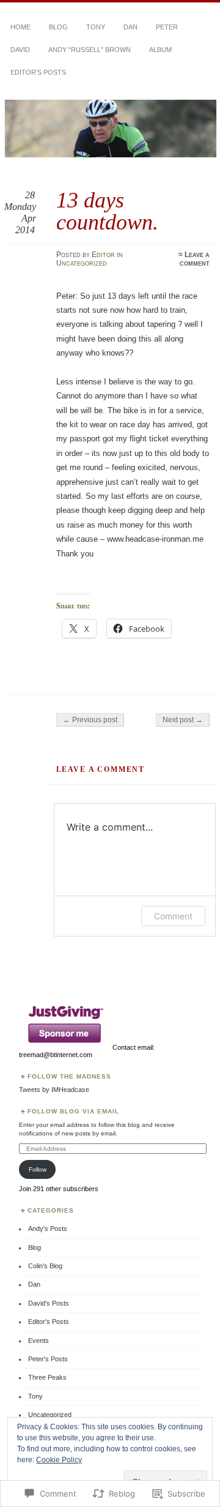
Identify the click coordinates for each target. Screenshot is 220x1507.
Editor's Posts (48, 1321)
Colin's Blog (45, 1266)
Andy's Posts (47, 1228)
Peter (167, 27)
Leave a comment (195, 258)
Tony (95, 27)
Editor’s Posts (38, 72)
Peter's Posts (48, 1359)
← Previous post (90, 720)
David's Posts (48, 1303)
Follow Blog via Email (73, 1111)
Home (20, 27)
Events (38, 1340)
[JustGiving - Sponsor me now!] (65, 1047)
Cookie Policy (59, 1460)
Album (160, 49)
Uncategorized (81, 263)
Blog (58, 27)
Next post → (183, 720)
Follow (37, 1169)
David (20, 49)
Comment (173, 916)
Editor (103, 254)
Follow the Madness (69, 1076)
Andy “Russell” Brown (89, 49)
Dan (130, 27)
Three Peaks (47, 1377)
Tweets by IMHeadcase (54, 1089)
